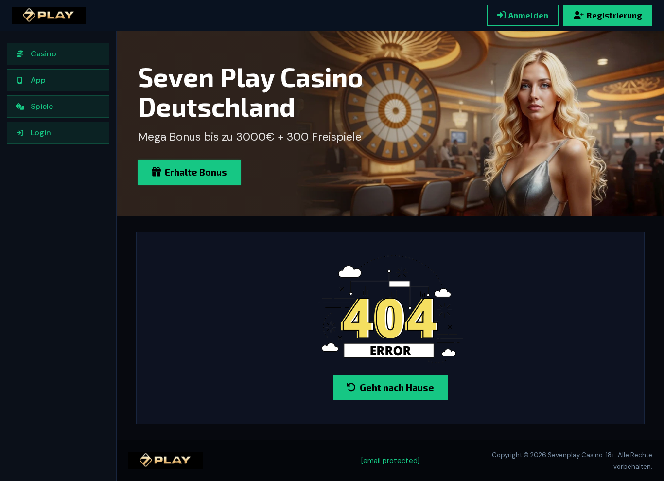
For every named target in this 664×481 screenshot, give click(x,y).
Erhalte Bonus (196, 172)
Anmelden (528, 15)
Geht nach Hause (397, 387)
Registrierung (614, 15)
